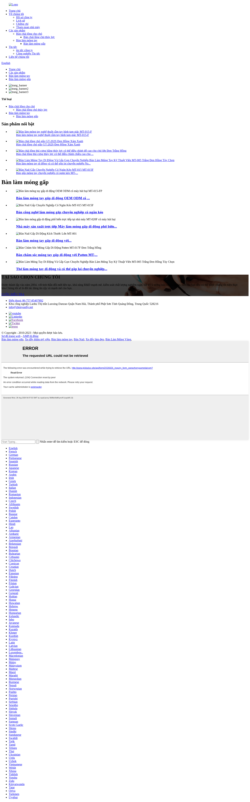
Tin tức (13, 46)
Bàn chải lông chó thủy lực (39, 37)
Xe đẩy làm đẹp (95, 339)
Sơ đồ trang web (10, 336)
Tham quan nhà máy (28, 27)
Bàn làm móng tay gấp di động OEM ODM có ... (53, 198)
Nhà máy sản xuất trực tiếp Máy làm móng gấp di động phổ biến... (66, 226)
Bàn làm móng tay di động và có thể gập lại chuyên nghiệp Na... (53, 163)
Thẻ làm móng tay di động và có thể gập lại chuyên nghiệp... (61, 269)
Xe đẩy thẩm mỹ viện (37, 339)
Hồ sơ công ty (24, 17)
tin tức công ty (24, 50)
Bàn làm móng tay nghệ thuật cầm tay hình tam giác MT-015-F (52, 135)
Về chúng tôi (16, 14)
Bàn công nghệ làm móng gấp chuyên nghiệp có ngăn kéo (59, 212)
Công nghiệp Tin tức (28, 53)
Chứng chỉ (22, 23)
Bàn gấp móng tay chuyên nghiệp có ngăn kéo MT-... (47, 173)
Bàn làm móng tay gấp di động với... (44, 240)
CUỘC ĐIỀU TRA (13, 294)
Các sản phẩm (17, 30)
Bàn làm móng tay (26, 40)
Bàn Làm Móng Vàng (118, 339)
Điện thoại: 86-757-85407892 (26, 300)
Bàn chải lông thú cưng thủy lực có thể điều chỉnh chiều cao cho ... (55, 154)
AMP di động (30, 336)
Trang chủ (14, 10)
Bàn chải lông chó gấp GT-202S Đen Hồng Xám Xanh (48, 144)
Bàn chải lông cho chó (29, 33)
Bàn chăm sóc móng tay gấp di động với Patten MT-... (57, 255)
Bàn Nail (79, 339)
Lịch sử (20, 20)
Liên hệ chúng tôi (19, 56)
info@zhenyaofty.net (21, 307)
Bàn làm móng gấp (34, 43)
